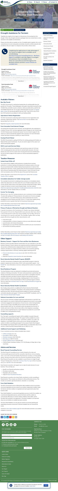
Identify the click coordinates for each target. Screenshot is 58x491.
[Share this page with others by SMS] (13, 418)
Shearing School (20, 20)
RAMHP (3, 265)
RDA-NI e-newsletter (16, 442)
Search (37, 2)
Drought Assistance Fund (8, 69)
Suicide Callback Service (9, 340)
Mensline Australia (7, 337)
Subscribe (28, 448)
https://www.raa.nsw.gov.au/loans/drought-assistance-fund (23, 75)
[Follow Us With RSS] (14, 425)
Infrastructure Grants (48, 46)
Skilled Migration (6, 459)
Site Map (4, 476)
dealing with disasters (27, 235)
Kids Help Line (6, 339)
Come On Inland (5, 474)
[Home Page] (2, 30)
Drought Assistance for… (19, 30)
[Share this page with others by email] (16, 418)
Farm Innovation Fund (7, 84)
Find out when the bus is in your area (12, 253)
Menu (30, 2)
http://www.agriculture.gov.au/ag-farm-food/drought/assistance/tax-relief (18, 188)
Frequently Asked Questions (12, 124)
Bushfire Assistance (48, 60)
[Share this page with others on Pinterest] (10, 418)
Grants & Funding (6, 456)
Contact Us (53, 2)
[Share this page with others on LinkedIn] (7, 418)
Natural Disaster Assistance (50, 51)
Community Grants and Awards (10, 446)
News (45, 2)
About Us (4, 466)
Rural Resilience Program (33, 281)
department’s (23, 174)
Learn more (32, 486)
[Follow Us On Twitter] (7, 425)
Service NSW (22, 119)
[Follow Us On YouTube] (11, 425)
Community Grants (48, 43)
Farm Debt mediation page (13, 408)
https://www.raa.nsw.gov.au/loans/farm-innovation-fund (22, 90)
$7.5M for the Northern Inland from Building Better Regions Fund (50, 73)
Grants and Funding (9, 30)
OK (46, 485)
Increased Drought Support (50, 86)
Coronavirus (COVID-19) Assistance (49, 54)
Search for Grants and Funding (49, 38)
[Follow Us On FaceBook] (3, 425)
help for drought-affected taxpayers (11, 235)
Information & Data (6, 464)
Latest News (5, 454)
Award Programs (47, 48)
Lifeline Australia (7, 334)
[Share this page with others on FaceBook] (2, 418)
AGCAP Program (38, 20)
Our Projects (5, 471)
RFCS (10, 362)
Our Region (4, 469)
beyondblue (6, 335)
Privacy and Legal (53, 480)
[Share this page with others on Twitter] (4, 418)
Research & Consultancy (7, 461)
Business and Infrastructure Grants (10, 444)
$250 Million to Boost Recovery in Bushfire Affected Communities (49, 68)
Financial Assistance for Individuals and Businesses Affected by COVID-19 (50, 78)
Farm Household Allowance (14, 374)
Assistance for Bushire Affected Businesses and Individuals (49, 83)
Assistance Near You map (17, 281)
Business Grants (47, 41)
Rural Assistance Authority (10, 74)
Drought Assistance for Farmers (49, 57)
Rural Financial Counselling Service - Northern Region (24, 57)
